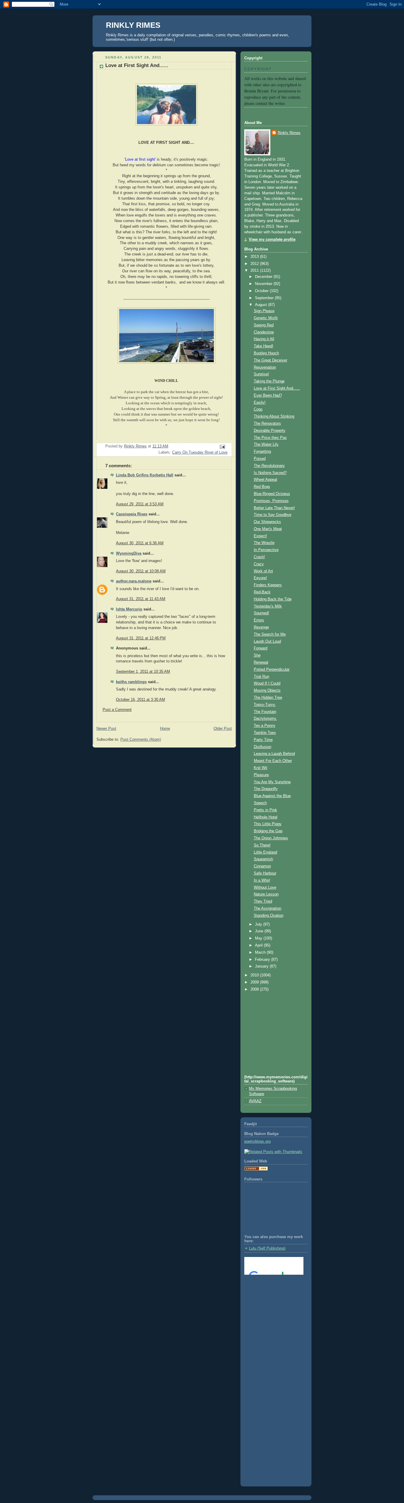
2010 (255, 975)
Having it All (264, 339)
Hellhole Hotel (265, 817)
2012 (255, 264)
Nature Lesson (266, 894)
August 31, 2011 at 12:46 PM (141, 638)
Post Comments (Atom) (140, 739)
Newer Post (106, 729)
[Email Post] (222, 446)
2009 (255, 982)
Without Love (265, 887)
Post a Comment (117, 710)
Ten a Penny (264, 726)
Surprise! (261, 374)
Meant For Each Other (273, 761)
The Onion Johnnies (271, 838)
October (262, 291)
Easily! (260, 402)
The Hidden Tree (268, 698)
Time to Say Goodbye (272, 515)
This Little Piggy (268, 824)
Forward (260, 648)
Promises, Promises (271, 501)
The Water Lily (266, 444)
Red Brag (262, 487)
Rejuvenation (265, 367)
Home (165, 729)
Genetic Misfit (266, 318)
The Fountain (265, 712)
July (259, 924)
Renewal (261, 662)
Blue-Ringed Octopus (272, 494)
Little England (265, 852)
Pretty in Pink (265, 810)
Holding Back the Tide (273, 599)
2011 (255, 270)
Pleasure (261, 775)
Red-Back (262, 592)
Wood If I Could (267, 683)
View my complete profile (272, 239)
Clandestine (264, 332)
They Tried (263, 901)
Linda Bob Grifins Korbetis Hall (144, 475)
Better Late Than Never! (274, 508)
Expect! (260, 536)
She (257, 655)
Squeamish (263, 859)
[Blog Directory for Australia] (256, 1169)
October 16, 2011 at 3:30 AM (140, 700)
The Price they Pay (270, 438)
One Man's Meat (268, 529)
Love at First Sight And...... (277, 388)
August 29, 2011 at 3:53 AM (140, 504)
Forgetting (262, 452)
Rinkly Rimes (289, 133)
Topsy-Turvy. (265, 705)
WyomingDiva (128, 553)
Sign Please (264, 311)
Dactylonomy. (265, 719)
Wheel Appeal (265, 480)
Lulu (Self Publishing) (267, 1248)
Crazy (259, 564)
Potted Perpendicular (272, 669)
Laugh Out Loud (267, 641)
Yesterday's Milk (268, 606)
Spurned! (261, 613)
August (261, 305)
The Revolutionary (269, 466)
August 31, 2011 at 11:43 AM (140, 599)
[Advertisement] (271, 1303)
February (263, 960)
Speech (260, 803)
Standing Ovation (268, 915)
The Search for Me (270, 634)
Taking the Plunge (269, 381)
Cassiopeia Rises (131, 514)
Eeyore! (260, 578)
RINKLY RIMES (133, 25)
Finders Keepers (268, 585)
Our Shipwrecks (267, 522)
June (259, 931)
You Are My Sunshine (272, 782)
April (259, 945)
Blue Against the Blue (272, 796)
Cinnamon (262, 866)
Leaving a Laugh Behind (274, 754)
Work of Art (263, 571)
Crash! (259, 557)
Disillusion (262, 747)
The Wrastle (264, 543)
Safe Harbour (265, 873)
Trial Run (261, 677)
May (259, 938)
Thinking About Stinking (274, 416)
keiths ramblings (131, 682)
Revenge (261, 627)
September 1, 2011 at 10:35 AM (143, 672)
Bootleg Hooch (266, 353)
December (264, 277)
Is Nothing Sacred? (270, 473)
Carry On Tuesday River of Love (199, 452)
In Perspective (266, 550)
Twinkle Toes (265, 733)
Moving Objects (267, 690)
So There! (262, 845)
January (262, 966)
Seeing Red (264, 325)
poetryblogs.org (257, 1141)
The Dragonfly (266, 789)
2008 (255, 989)
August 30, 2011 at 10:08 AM (141, 571)
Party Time (263, 740)
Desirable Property (269, 431)
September (265, 298)
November (264, 284)
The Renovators (267, 423)
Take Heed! (263, 346)
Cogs (258, 409)
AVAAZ (255, 1101)
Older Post (223, 729)
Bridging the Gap (268, 831)
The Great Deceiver (270, 360)
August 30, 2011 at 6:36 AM (140, 543)
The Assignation (267, 908)
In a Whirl (262, 880)
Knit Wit (260, 768)
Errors (259, 620)
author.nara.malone (133, 581)
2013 (255, 257)
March (261, 952)
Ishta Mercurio (129, 609)
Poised (260, 459)
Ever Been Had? (268, 395)
